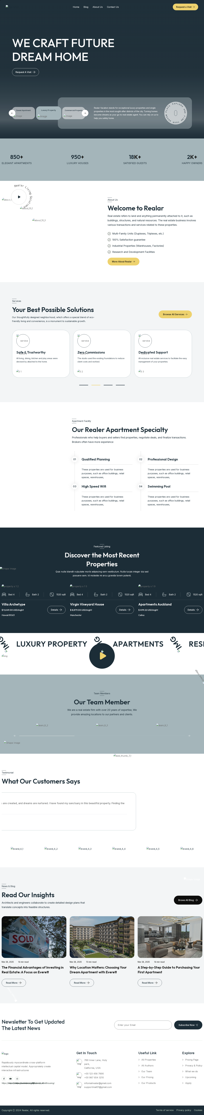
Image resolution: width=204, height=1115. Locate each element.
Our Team (146, 1071)
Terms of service (165, 1110)
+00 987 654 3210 (94, 1077)
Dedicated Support (153, 352)
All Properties (148, 1059)
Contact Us (113, 7)
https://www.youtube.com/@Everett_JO (10, 1078)
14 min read (23, 962)
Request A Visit (23, 72)
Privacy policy (183, 1110)
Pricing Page (191, 1059)
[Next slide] (189, 735)
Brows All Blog (186, 900)
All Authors (147, 1065)
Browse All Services (173, 314)
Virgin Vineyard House (87, 604)
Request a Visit (184, 7)
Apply (188, 1083)
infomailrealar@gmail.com (97, 1083)
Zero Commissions (91, 352)
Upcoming (190, 1077)
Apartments (127, 644)
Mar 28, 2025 (8, 962)
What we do (191, 1071)
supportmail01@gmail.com (98, 1087)
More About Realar (122, 261)
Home (76, 7)
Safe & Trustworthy (31, 352)
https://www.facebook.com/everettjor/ (4, 1078)
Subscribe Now (187, 1025)
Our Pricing (147, 1077)
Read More (11, 982)
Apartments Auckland (155, 604)
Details (54, 609)
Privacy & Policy (193, 1065)
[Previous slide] (15, 735)
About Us (98, 7)
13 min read (91, 962)
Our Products (148, 1083)
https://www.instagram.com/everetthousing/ (17, 1078)
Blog (86, 7)
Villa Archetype (13, 604)
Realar (25, 1110)
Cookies (198, 1110)
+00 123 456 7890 (94, 1073)
